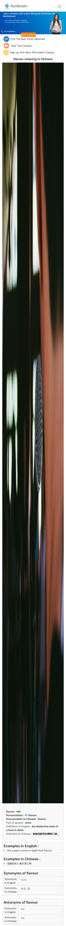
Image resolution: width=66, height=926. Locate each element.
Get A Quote (28, 34)
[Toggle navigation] (59, 6)
